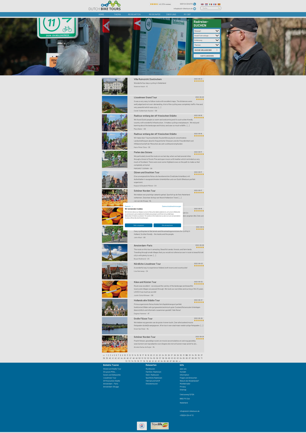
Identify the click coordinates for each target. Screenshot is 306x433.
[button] (129, 206)
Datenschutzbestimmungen (171, 206)
